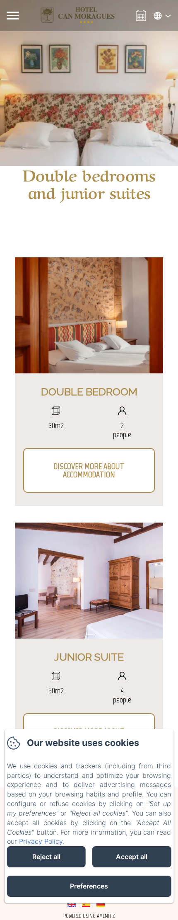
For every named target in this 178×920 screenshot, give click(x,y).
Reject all (46, 856)
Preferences (89, 886)
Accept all (131, 856)
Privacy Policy (41, 841)
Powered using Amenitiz (89, 916)
